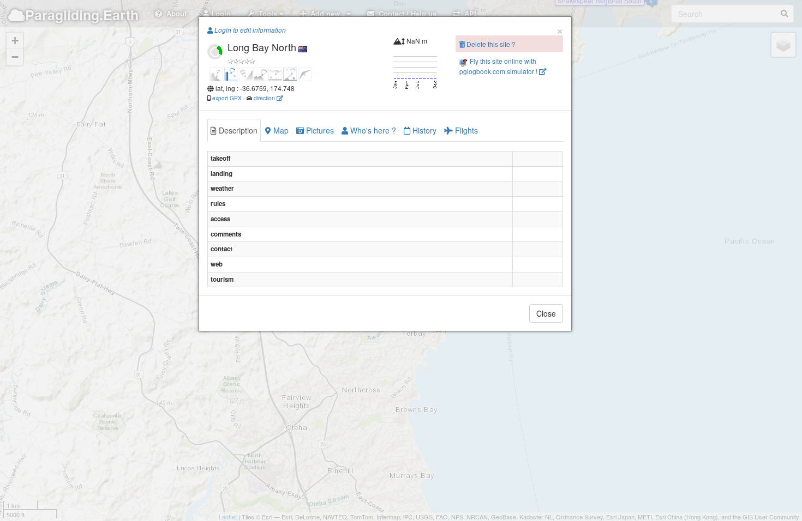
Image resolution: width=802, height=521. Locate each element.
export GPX (227, 98)
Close (546, 313)
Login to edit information (249, 30)
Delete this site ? (490, 44)
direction (265, 98)
